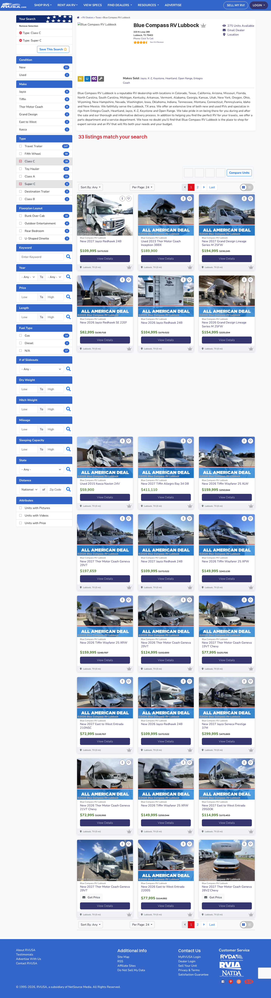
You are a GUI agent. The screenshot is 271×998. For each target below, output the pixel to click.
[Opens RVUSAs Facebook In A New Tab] (223, 981)
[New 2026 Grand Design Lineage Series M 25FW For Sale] (227, 296)
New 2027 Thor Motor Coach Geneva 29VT (105, 563)
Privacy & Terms (189, 970)
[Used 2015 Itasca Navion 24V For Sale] (105, 457)
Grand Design (43, 114)
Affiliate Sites (126, 966)
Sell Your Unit (187, 966)
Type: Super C (31, 40)
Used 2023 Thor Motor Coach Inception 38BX (161, 243)
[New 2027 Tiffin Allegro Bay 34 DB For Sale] (166, 457)
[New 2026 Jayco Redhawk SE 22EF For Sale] (105, 296)
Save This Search (51, 49)
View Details (105, 259)
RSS (120, 961)
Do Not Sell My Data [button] (131, 970)
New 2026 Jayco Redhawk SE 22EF (103, 323)
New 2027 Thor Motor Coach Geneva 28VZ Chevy (227, 888)
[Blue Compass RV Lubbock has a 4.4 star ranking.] (141, 42)
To (41, 277)
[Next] (204, 187)
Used (43, 75)
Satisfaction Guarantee (193, 975)
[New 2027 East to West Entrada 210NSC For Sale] (105, 697)
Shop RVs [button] (41, 5)
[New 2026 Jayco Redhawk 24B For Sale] (166, 296)
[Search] (66, 257)
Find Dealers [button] (119, 5)
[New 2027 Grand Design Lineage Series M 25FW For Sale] (227, 215)
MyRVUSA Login (189, 957)
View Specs (93, 5)
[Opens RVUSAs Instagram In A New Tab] (239, 981)
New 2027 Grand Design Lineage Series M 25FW (224, 243)
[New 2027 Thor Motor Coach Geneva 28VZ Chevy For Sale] (227, 860)
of (43, 490)
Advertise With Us (28, 959)
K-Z (150, 78)
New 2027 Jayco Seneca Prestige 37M (224, 726)
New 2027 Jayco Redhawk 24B (100, 241)
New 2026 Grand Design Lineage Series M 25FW (224, 324)
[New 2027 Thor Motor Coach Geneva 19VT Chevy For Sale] (227, 616)
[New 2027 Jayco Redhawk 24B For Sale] (105, 215)
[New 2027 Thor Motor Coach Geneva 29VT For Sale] (105, 535)
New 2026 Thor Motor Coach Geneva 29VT (166, 644)
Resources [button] (147, 5)
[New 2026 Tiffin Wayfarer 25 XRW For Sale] (105, 616)
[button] (238, 30)
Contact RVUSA (26, 963)
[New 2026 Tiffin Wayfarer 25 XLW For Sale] (227, 457)
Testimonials (24, 955)
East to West (43, 122)
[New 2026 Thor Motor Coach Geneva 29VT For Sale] (166, 616)
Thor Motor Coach (43, 107)
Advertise (173, 5)
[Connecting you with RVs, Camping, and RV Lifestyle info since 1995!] (13, 5)
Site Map (123, 957)
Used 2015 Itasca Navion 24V (100, 484)
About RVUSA (25, 950)
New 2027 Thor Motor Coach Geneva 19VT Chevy (227, 644)
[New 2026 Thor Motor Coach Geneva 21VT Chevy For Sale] (105, 779)
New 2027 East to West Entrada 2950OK (223, 807)
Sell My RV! (236, 5)
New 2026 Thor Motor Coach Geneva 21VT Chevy (105, 807)
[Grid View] (243, 187)
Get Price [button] (93, 897)
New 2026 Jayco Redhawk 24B (162, 323)
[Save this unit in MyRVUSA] (128, 198)
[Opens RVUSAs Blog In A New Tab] (248, 981)
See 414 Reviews (157, 42)
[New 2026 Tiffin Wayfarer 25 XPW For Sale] (227, 535)
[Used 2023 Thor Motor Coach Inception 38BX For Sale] (166, 215)
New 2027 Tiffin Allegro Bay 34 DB (165, 484)
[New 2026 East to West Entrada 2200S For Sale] (166, 860)
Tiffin (43, 99)
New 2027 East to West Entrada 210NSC (101, 726)
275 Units (240, 26)
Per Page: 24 (141, 187)
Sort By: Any (89, 187)
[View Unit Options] (122, 198)
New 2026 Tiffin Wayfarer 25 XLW (225, 484)
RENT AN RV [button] (66, 5)
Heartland (171, 78)
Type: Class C (31, 33)
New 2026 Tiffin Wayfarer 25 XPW (225, 561)
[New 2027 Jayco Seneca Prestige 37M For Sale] (227, 697)
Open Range (185, 78)
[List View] (250, 187)
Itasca (43, 129)
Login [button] (258, 5)
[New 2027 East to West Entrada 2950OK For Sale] (227, 779)
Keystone (158, 78)
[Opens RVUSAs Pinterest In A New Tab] (231, 981)
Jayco (43, 92)
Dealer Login (186, 961)
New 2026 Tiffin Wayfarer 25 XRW (103, 643)
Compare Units (239, 173)
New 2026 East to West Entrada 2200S (162, 888)
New (43, 67)
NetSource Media (79, 987)
